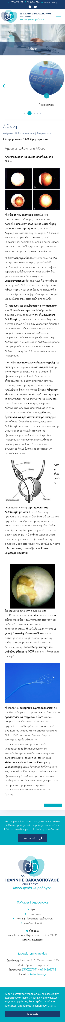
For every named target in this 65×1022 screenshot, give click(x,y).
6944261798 (48, 969)
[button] (24, 113)
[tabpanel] (32, 476)
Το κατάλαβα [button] (32, 1014)
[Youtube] (35, 7)
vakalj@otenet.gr (36, 974)
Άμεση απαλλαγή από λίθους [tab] (25, 148)
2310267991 (30, 969)
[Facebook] (30, 7)
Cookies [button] (52, 1005)
